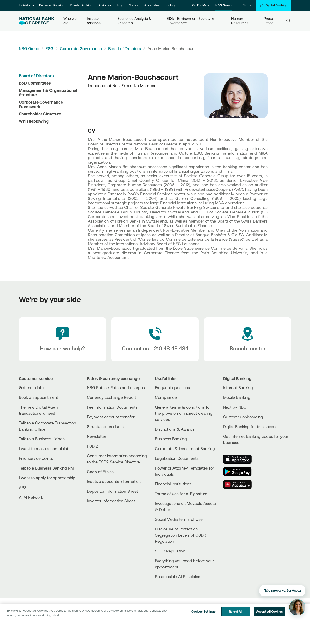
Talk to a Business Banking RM (46, 468)
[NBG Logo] (36, 21)
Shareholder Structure (40, 113)
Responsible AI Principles (177, 576)
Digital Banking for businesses (250, 426)
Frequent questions (172, 387)
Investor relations (94, 21)
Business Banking (110, 5)
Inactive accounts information (114, 481)
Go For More (201, 5)
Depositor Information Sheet (112, 491)
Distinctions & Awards (174, 429)
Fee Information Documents (112, 407)
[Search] (288, 21)
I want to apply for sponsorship (47, 477)
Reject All (235, 611)
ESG (49, 48)
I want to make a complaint (43, 448)
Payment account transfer (111, 416)
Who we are (70, 21)
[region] (155, 612)
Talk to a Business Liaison (42, 438)
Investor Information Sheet (111, 501)
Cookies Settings (203, 611)
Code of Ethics (100, 471)
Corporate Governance (81, 48)
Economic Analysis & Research (134, 21)
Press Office (269, 21)
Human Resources (239, 21)
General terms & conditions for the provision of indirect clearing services (183, 413)
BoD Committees (35, 83)
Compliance (166, 397)
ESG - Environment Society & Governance (191, 21)
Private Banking (81, 5)
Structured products (105, 426)
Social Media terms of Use (179, 519)
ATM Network (31, 497)
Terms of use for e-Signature (181, 493)
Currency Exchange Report (111, 397)
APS (23, 487)
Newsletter (96, 436)
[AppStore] (240, 459)
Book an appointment (38, 397)
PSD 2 (92, 446)
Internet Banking (238, 387)
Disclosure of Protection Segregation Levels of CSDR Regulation (180, 535)
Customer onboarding (243, 416)
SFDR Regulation (170, 551)
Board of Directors (124, 48)
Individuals (26, 5)
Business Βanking (171, 438)
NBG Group (223, 5)
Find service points (36, 458)
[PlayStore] (240, 471)
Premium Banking (51, 5)
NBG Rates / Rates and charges (116, 387)
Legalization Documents (177, 458)
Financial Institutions (173, 484)
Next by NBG (234, 407)
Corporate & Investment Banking (152, 5)
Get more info (31, 387)
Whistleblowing (34, 121)
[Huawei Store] (240, 484)
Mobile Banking (237, 397)
